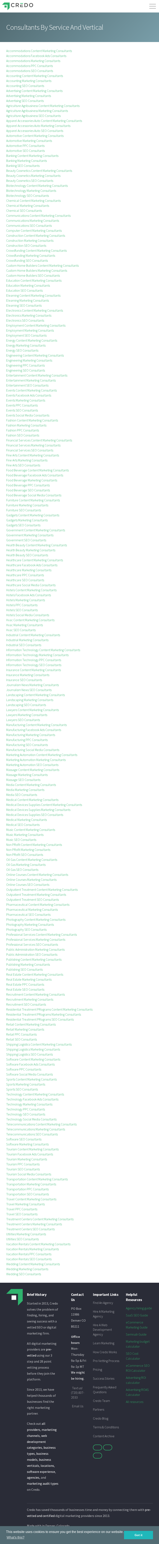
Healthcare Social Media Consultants (30, 585)
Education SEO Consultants (24, 290)
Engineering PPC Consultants (25, 365)
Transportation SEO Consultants (27, 1194)
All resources (134, 1402)
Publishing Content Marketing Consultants (33, 959)
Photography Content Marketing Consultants (35, 919)
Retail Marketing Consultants (25, 1029)
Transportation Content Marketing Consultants (37, 1179)
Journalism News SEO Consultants (29, 690)
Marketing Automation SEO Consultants (32, 765)
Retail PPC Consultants (21, 1034)
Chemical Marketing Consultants (27, 205)
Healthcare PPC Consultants (25, 575)
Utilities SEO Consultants (22, 1239)
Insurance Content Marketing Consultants (33, 670)
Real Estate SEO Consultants (25, 989)
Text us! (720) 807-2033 (77, 1392)
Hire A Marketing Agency (103, 1313)
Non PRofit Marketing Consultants (28, 850)
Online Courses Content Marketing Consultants (37, 874)
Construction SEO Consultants (26, 245)
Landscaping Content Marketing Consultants (35, 695)
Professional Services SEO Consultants (32, 944)
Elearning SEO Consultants (24, 305)
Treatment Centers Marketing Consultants (34, 1224)
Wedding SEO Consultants (23, 1274)
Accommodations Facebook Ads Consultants (36, 56)
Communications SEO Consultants (29, 225)
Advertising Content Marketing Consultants (34, 91)
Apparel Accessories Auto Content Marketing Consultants (44, 121)
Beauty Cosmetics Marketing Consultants (33, 175)
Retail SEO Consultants (21, 1039)
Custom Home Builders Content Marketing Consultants (42, 265)
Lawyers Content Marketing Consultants (32, 710)
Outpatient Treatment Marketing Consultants (36, 894)
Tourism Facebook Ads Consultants (29, 1154)
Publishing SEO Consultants (24, 969)
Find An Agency (103, 1303)
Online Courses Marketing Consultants (31, 879)
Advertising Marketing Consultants (28, 96)
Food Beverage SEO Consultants (28, 490)
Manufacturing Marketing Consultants (30, 735)
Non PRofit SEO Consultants (24, 855)
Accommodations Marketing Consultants (33, 61)
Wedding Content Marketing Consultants (33, 1264)
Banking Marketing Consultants (26, 161)
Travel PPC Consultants (21, 1209)
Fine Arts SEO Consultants (23, 465)
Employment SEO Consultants (26, 335)
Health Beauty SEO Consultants (27, 555)
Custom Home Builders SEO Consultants (33, 275)
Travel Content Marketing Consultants (31, 1199)
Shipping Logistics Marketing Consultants (33, 1049)
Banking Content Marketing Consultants (32, 156)
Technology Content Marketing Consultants (35, 1094)
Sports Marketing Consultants (25, 1084)
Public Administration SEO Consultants (31, 954)
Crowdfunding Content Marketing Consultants (36, 250)
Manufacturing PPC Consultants (27, 740)
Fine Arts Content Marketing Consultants (32, 455)
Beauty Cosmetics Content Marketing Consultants (39, 171)
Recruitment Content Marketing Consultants (35, 994)
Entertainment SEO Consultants (27, 385)
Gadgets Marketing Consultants (27, 520)
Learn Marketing (103, 1343)
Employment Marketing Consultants (30, 330)
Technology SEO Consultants (25, 1114)
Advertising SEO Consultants (25, 101)
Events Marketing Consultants (25, 400)
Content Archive (103, 1436)
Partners (98, 1409)
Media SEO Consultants (21, 795)
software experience (41, 1472)
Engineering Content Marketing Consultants (35, 355)
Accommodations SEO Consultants (29, 71)
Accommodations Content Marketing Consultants (39, 51)
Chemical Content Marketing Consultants (33, 200)
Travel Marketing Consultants (25, 1204)
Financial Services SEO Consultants (29, 450)
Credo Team (101, 1401)
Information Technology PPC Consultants (33, 660)
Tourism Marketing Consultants (26, 1159)
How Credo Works (105, 1352)
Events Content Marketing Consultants (31, 390)
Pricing (97, 1369)
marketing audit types (42, 1483)
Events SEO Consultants (22, 410)
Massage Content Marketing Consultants (32, 770)
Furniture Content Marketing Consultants (33, 500)
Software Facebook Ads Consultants (30, 1064)
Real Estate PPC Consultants (25, 984)
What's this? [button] (15, 1537)
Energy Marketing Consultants (26, 345)
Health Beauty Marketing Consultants (30, 550)
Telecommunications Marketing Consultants (35, 1129)
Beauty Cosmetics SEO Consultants (29, 180)
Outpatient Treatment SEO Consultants (32, 899)
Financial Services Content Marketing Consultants (39, 440)
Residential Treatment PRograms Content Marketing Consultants (49, 1009)
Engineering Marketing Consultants (29, 360)
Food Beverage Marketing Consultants (31, 480)
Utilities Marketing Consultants (26, 1234)
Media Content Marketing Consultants (31, 785)
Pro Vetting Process (106, 1361)
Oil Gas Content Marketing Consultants (31, 860)
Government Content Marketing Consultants (35, 530)
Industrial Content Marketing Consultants (33, 635)
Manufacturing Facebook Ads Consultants (33, 730)
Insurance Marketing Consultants (27, 675)
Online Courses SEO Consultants (27, 884)
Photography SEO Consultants (26, 929)
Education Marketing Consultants (28, 285)
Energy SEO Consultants (22, 350)
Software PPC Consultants (23, 1069)
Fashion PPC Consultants (22, 430)
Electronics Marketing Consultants (28, 315)
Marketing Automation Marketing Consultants (36, 760)
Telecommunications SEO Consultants (32, 1134)
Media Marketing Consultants (25, 790)
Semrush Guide (136, 1334)
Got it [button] (138, 1535)
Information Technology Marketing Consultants (37, 655)
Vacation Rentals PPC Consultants (28, 1254)
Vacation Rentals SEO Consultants (29, 1259)
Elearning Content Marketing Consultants (33, 295)
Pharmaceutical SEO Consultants (28, 914)
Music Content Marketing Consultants (30, 830)
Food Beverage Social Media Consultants (33, 495)
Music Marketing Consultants (24, 835)
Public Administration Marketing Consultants (35, 949)
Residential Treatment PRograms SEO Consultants (40, 1019)
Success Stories (103, 1378)
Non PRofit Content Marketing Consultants (34, 845)
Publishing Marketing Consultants (28, 964)
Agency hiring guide (139, 1308)
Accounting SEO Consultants (25, 86)
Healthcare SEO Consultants (25, 580)
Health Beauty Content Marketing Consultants (36, 545)
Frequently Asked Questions (104, 1389)
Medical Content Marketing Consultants (32, 800)
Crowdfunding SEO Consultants (27, 260)
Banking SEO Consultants (23, 166)
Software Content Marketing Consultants (33, 1059)
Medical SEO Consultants (23, 825)
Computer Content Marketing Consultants (34, 230)
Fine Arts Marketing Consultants (26, 460)
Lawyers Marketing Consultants (26, 715)
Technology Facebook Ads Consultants (32, 1099)
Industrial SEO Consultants (23, 645)
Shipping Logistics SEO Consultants (29, 1054)
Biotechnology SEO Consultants (27, 195)
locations (47, 1465)
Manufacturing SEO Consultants (27, 745)
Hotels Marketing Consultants (25, 600)
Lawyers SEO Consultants (23, 720)
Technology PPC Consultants (25, 1109)
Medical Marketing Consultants (26, 820)
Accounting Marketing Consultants (28, 81)
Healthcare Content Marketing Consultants (34, 560)
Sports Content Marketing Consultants (31, 1079)
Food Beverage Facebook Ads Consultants (34, 475)
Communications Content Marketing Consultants (38, 215)
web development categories (37, 1442)
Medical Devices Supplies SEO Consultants (34, 815)
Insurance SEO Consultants (24, 680)
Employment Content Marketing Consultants (35, 325)
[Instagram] (97, 1455)
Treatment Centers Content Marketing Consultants (39, 1219)
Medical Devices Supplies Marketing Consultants (38, 810)
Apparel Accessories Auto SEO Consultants (34, 131)
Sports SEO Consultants (22, 1089)
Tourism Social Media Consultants (28, 1174)
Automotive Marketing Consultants (29, 141)
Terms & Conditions (106, 1427)
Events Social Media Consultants (27, 415)
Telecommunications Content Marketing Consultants (41, 1124)
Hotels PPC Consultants (21, 605)
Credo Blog (100, 1418)
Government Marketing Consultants (29, 535)
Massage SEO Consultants (23, 780)
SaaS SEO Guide (137, 1315)
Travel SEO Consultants (21, 1214)
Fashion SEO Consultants (22, 435)
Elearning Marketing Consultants (27, 300)
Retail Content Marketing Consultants (31, 1024)
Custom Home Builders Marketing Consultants (36, 270)
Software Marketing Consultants (27, 1144)
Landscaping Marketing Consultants (29, 700)
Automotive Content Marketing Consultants (35, 136)
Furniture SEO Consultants (23, 510)
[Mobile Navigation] (152, 5)
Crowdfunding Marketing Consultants (30, 255)
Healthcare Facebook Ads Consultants (31, 565)
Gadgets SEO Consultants (23, 525)
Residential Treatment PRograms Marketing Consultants (43, 1014)
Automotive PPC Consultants (25, 146)
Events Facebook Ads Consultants (28, 395)
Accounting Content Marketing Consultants (34, 76)
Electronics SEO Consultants (25, 320)
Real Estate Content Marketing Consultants (34, 974)
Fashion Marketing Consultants (26, 425)
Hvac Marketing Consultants (24, 625)
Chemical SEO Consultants (24, 210)
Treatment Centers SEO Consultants (30, 1229)
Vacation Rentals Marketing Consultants (32, 1249)
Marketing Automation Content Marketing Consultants (41, 755)
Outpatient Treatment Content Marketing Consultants (42, 889)
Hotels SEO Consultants (22, 610)
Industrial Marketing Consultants (27, 640)
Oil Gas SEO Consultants (22, 869)
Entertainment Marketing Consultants (31, 380)
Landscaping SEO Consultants (26, 705)
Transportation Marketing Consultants (31, 1184)
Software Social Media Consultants (29, 1074)
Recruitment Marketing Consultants (29, 999)
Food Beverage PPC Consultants (28, 485)
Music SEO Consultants (21, 840)
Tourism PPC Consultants (23, 1164)
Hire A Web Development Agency (102, 1329)
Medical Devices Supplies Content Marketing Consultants (44, 805)
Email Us (77, 1406)
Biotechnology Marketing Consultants (31, 190)
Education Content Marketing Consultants (33, 280)
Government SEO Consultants (26, 540)
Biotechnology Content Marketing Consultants (37, 185)
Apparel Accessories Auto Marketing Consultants (38, 126)
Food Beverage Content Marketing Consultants (37, 470)
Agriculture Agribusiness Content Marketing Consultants (43, 106)
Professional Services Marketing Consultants (35, 939)
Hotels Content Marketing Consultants (31, 590)
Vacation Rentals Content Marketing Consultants (38, 1244)
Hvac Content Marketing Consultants (30, 620)
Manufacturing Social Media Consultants (32, 750)
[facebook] (107, 1447)
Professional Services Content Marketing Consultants (41, 934)
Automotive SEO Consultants (25, 151)
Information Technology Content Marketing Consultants (43, 650)
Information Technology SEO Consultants (33, 665)
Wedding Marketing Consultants (27, 1269)
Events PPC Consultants (22, 405)
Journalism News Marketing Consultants (32, 685)
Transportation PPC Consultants (27, 1189)
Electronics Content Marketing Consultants (34, 310)
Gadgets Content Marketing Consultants (32, 515)
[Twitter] (97, 1447)
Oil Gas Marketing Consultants (26, 864)
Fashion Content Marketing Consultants (32, 420)
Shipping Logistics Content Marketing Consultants (39, 1044)
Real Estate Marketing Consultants (29, 979)
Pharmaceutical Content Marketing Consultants (37, 904)
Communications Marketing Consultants (32, 220)
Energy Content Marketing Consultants (31, 340)
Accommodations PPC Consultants (29, 66)
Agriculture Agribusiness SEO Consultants (33, 116)
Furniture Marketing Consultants (27, 505)
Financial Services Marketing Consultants (33, 445)
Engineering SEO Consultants (25, 370)
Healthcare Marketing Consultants (28, 570)
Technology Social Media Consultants (31, 1119)
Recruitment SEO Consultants (26, 1004)
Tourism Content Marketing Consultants (32, 1149)
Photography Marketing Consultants (30, 924)
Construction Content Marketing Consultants (35, 235)
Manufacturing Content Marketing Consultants (36, 725)
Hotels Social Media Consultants (27, 615)
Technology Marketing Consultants (29, 1104)
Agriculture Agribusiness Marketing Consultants (37, 111)
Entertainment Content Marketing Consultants (36, 375)
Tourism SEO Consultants (23, 1169)
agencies (33, 1477)
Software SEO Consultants (23, 1139)
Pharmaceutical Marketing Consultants (32, 909)
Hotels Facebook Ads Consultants (28, 595)
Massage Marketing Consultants (27, 775)
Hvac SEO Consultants (21, 630)
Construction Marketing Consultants (29, 240)
